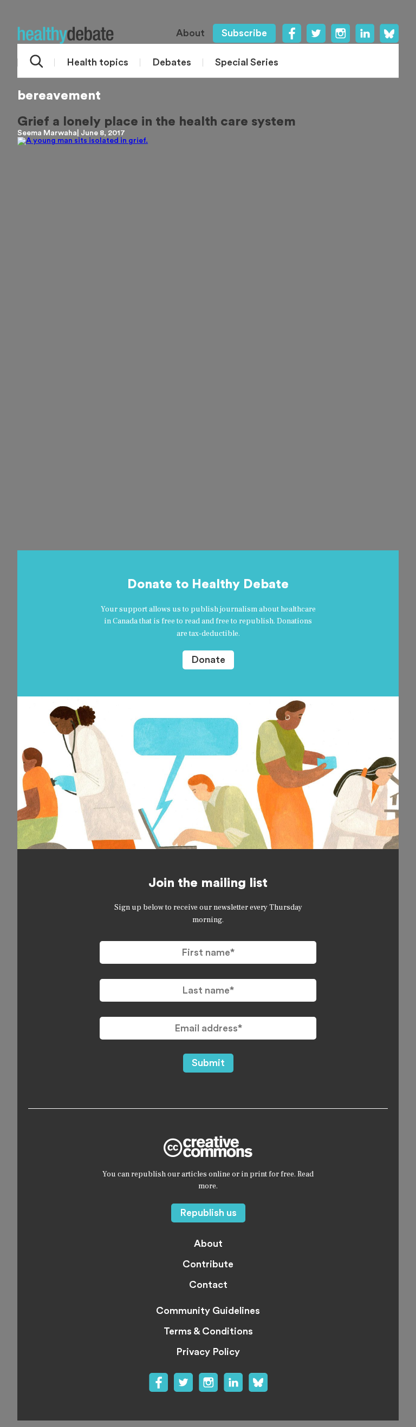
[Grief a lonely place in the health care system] (208, 327)
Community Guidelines (208, 1311)
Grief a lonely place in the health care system (156, 121)
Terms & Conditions (208, 1331)
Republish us (208, 1213)
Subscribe (244, 33)
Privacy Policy (208, 1352)
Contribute (208, 1264)
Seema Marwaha (47, 133)
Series (246, 62)
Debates (171, 62)
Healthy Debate (65, 35)
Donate (208, 660)
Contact (208, 1285)
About (190, 33)
